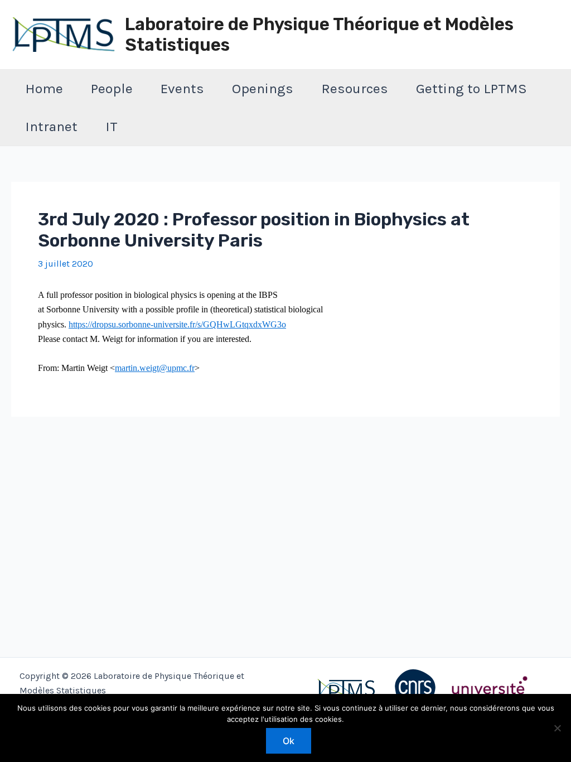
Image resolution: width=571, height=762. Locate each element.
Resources (354, 88)
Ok (288, 740)
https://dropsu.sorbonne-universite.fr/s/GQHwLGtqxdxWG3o (177, 324)
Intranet (51, 126)
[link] (177, 324)
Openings (262, 88)
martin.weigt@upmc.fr (155, 368)
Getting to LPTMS (471, 88)
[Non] (557, 728)
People (112, 88)
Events (182, 88)
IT (111, 126)
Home (44, 88)
